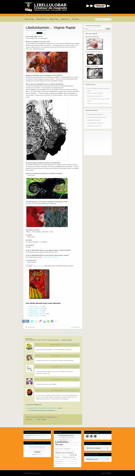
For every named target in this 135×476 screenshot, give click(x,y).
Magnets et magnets (59, 455)
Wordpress (58, 459)
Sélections (58, 461)
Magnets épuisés (66, 438)
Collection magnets (73, 442)
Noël (75, 453)
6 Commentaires (42, 30)
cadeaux (75, 463)
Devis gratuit (75, 19)
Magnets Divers (65, 19)
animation (70, 440)
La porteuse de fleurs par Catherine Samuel (70, 332)
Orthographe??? (100, 114)
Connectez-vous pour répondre (70, 344)
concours (57, 451)
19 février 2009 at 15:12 (56, 379)
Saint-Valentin (61, 446)
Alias (37, 345)
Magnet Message (72, 450)
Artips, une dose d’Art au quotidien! (95, 93)
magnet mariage (58, 465)
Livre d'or (89, 15)
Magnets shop (80, 15)
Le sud (56, 435)
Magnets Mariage (29, 19)
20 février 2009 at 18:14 (56, 355)
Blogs (60, 438)
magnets (62, 463)
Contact (97, 15)
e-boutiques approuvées (68, 463)
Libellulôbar (62, 442)
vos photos (74, 459)
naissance (61, 457)
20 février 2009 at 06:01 (56, 366)
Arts (62, 459)
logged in (34, 419)
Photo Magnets (72, 461)
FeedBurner (39, 454)
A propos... (31, 15)
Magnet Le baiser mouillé (36, 315)
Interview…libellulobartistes (36, 308)
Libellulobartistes (31, 327)
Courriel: (86, 28)
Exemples (58, 15)
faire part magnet (67, 459)
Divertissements (63, 450)
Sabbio (37, 390)
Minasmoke (38, 356)
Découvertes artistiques (63, 448)
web (68, 451)
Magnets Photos (54, 19)
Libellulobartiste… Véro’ (35, 306)
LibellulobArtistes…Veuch (36, 310)
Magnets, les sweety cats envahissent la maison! (97, 103)
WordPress (109, 473)
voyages (68, 455)
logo (71, 446)
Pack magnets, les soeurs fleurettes (94, 96)
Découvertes (63, 440)
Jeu (65, 455)
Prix (65, 15)
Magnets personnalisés (45, 15)
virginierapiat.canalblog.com (51, 257)
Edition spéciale (69, 457)
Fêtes (73, 438)
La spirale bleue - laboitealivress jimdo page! (42, 408)
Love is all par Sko (29, 332)
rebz (37, 366)
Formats (71, 15)
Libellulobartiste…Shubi (35, 312)
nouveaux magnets (74, 448)
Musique (59, 444)
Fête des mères (68, 446)
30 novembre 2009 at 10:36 (56, 344)
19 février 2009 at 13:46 (56, 390)
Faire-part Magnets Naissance (99, 117)
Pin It (45, 33)
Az (36, 379)
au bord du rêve (38, 266)
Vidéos (71, 444)
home (63, 461)
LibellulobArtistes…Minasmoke (37, 313)
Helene (88, 117)
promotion (67, 461)
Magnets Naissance (42, 19)
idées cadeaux (66, 444)
